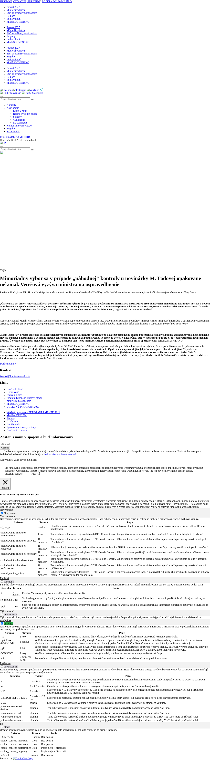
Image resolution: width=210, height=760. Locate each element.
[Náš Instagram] (20, 90)
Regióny (11, 15)
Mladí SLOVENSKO (18, 21)
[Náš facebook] (6, 90)
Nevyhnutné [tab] (6, 509)
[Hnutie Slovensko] (21, 93)
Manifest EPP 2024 (17, 415)
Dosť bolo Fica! (15, 389)
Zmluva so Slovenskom (19, 400)
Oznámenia (19, 119)
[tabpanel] (105, 547)
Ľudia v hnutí (14, 18)
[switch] (2, 581)
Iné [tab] (1, 723)
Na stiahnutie (20, 122)
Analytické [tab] (5, 620)
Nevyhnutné (10, 513)
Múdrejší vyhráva (16, 10)
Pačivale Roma (14, 395)
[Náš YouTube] (33, 90)
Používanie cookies (17, 430)
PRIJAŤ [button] (36, 473)
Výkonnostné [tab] (7, 611)
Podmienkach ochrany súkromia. (61, 454)
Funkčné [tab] (4, 578)
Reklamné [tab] (5, 663)
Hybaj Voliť (13, 392)
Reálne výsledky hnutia (25, 113)
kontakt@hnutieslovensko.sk (15, 376)
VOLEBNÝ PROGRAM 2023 (23, 406)
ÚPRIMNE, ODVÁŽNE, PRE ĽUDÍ (20, 1)
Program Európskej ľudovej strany (24, 397)
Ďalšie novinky (8, 363)
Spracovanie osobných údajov (22, 427)
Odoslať (5, 448)
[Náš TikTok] (42, 90)
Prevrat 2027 (13, 7)
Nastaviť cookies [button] (13, 473)
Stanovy (17, 116)
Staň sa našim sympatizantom (22, 12)
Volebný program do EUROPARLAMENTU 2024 (33, 412)
